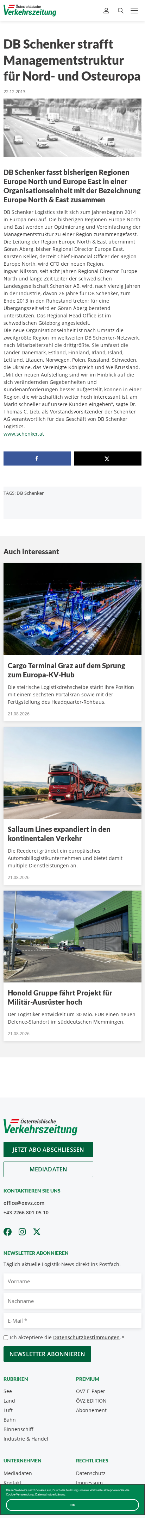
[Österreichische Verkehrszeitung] (30, 11)
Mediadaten (49, 1169)
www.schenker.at (24, 433)
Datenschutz (91, 1473)
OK (72, 1505)
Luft (8, 1410)
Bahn (10, 1419)
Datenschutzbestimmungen (86, 1337)
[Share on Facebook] (37, 458)
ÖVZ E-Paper (90, 1391)
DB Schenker (30, 493)
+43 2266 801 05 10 (26, 1212)
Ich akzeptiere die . (67, 1337)
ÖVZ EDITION (91, 1400)
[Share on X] (107, 458)
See (8, 1391)
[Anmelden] (107, 11)
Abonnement (91, 1410)
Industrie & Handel (26, 1438)
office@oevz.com (24, 1203)
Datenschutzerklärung (50, 1494)
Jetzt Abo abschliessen (48, 1149)
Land (9, 1400)
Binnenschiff (18, 1429)
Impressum (89, 1482)
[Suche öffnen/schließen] (120, 11)
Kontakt (12, 1482)
